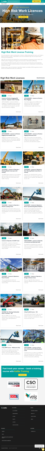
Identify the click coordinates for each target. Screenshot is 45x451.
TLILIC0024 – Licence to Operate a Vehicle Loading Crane (10, 205)
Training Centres (34, 410)
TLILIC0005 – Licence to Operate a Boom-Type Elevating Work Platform (33, 205)
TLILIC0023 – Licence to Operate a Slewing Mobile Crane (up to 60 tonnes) (10, 171)
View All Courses (41, 77)
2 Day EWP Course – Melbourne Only (11, 347)
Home (17, 7)
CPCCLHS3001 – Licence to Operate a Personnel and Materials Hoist (33, 241)
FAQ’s (3, 434)
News (32, 419)
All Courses (15, 410)
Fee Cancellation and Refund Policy (7, 437)
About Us (32, 413)
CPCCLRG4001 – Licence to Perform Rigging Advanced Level (33, 134)
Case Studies (33, 416)
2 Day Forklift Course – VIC (31, 312)
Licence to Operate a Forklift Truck (10, 240)
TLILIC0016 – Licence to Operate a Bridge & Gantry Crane (33, 277)
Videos (3, 431)
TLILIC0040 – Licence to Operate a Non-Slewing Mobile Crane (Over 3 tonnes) (33, 171)
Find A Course (37, 1)
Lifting (14, 416)
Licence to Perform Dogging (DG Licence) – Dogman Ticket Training (10, 99)
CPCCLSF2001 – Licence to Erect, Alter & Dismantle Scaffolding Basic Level (33, 349)
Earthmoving (15, 413)
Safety (14, 419)
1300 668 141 (42, 3)
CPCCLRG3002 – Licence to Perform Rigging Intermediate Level (11, 134)
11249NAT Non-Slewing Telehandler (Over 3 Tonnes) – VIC (10, 312)
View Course (18, 111)
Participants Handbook (6, 440)
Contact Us (33, 431)
